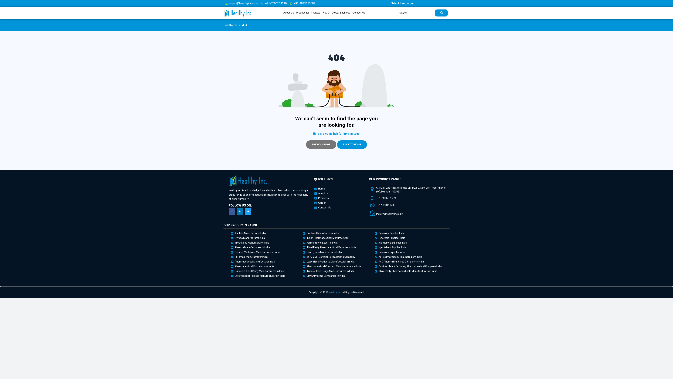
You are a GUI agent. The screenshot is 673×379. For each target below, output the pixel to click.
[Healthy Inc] (248, 181)
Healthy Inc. (335, 292)
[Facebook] (232, 211)
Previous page (321, 144)
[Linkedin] (240, 211)
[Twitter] (248, 211)
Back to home (352, 144)
